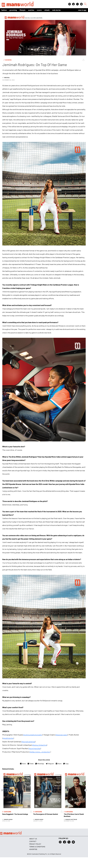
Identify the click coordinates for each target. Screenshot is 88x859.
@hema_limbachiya (39, 745)
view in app (82, 10)
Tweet (32, 764)
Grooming (13, 10)
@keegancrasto (61, 735)
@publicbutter (8, 738)
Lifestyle (22, 10)
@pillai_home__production (40, 752)
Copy (66, 764)
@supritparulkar (34, 748)
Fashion (4, 10)
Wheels (47, 10)
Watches (31, 10)
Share (24, 764)
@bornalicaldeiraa (28, 742)
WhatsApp (40, 764)
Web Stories (56, 10)
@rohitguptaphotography (32, 735)
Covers (39, 10)
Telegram (51, 764)
